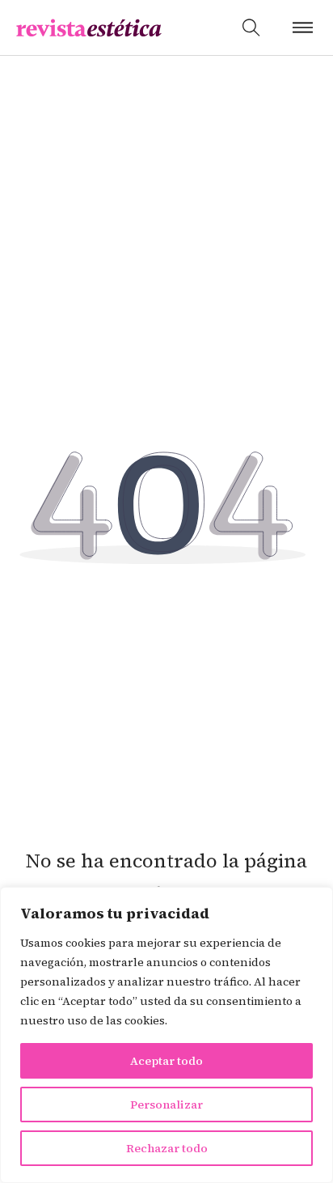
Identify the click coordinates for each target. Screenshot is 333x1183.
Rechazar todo (167, 1148)
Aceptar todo (166, 1061)
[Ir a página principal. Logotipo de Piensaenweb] (89, 28)
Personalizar (166, 1104)
